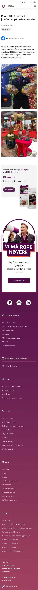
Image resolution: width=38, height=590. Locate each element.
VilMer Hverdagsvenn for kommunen (14, 326)
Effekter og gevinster (9, 481)
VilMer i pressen (7, 418)
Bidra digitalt (6, 394)
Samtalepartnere (8, 496)
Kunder (4, 473)
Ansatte (4, 477)
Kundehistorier (7, 430)
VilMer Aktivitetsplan (9, 323)
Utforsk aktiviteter (8, 330)
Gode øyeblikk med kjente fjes (12, 445)
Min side (23, 2)
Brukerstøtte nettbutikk (10, 543)
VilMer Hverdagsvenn (9, 366)
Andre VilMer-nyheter (9, 422)
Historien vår (6, 485)
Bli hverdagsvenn (8, 390)
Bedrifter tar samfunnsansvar (12, 398)
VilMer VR (5, 342)
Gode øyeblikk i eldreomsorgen (13, 426)
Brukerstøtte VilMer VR (10, 540)
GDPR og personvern (9, 500)
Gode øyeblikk (6, 29)
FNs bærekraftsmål (8, 489)
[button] (35, 6)
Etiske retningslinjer (8, 492)
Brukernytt (5, 437)
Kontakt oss (6, 520)
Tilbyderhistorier (7, 434)
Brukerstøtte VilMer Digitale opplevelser (16, 536)
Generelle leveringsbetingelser (11, 568)
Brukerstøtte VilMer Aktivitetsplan (13, 524)
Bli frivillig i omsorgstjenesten (12, 386)
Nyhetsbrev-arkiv (7, 449)
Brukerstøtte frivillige (9, 547)
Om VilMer (5, 469)
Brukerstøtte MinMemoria (11, 532)
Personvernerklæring (8, 565)
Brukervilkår (5, 562)
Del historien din (19, 281)
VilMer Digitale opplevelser (11, 338)
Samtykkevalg (6, 571)
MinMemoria (6, 334)
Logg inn (33, 2)
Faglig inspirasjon (8, 441)
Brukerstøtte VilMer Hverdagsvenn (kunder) (17, 528)
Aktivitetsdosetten (8, 346)
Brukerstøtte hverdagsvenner (12, 551)
